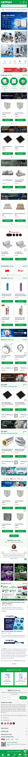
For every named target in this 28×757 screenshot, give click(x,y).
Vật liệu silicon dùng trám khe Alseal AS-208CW (20, 319)
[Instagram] (5, 723)
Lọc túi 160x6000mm (7, 180)
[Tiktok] (14, 723)
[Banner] (14, 333)
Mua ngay (4, 369)
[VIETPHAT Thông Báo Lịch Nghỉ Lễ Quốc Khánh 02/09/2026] (14, 593)
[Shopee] (8, 723)
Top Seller (7, 278)
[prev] (2, 479)
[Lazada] (11, 723)
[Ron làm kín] (7, 51)
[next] (25, 479)
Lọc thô (13, 86)
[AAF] (7, 270)
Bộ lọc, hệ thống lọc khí (7, 368)
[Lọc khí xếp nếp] (5, 81)
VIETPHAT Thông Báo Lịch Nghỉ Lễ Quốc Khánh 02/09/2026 (13, 603)
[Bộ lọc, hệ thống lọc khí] (15, 369)
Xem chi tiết (7, 120)
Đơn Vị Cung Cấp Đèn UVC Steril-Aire (12, 631)
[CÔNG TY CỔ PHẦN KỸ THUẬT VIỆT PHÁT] (6, 2)
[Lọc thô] (14, 81)
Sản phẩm (7, 95)
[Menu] (26, 2)
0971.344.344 (6, 717)
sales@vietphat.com (7, 720)
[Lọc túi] (23, 81)
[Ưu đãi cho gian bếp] (14, 70)
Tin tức (6, 583)
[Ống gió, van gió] (20, 37)
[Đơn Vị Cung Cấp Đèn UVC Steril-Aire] (14, 622)
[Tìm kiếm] (26, 6)
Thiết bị (7, 339)
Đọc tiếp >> (4, 611)
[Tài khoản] (20, 2)
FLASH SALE (15, 232)
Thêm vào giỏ (7, 324)
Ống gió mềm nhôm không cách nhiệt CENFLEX (20, 451)
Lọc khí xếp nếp (5, 86)
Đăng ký (23, 697)
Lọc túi (23, 86)
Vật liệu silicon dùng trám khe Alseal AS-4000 (7, 296)
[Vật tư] (7, 37)
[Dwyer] (20, 270)
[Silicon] (20, 51)
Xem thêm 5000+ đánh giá (17, 542)
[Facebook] (2, 723)
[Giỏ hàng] (23, 2)
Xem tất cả (25, 74)
